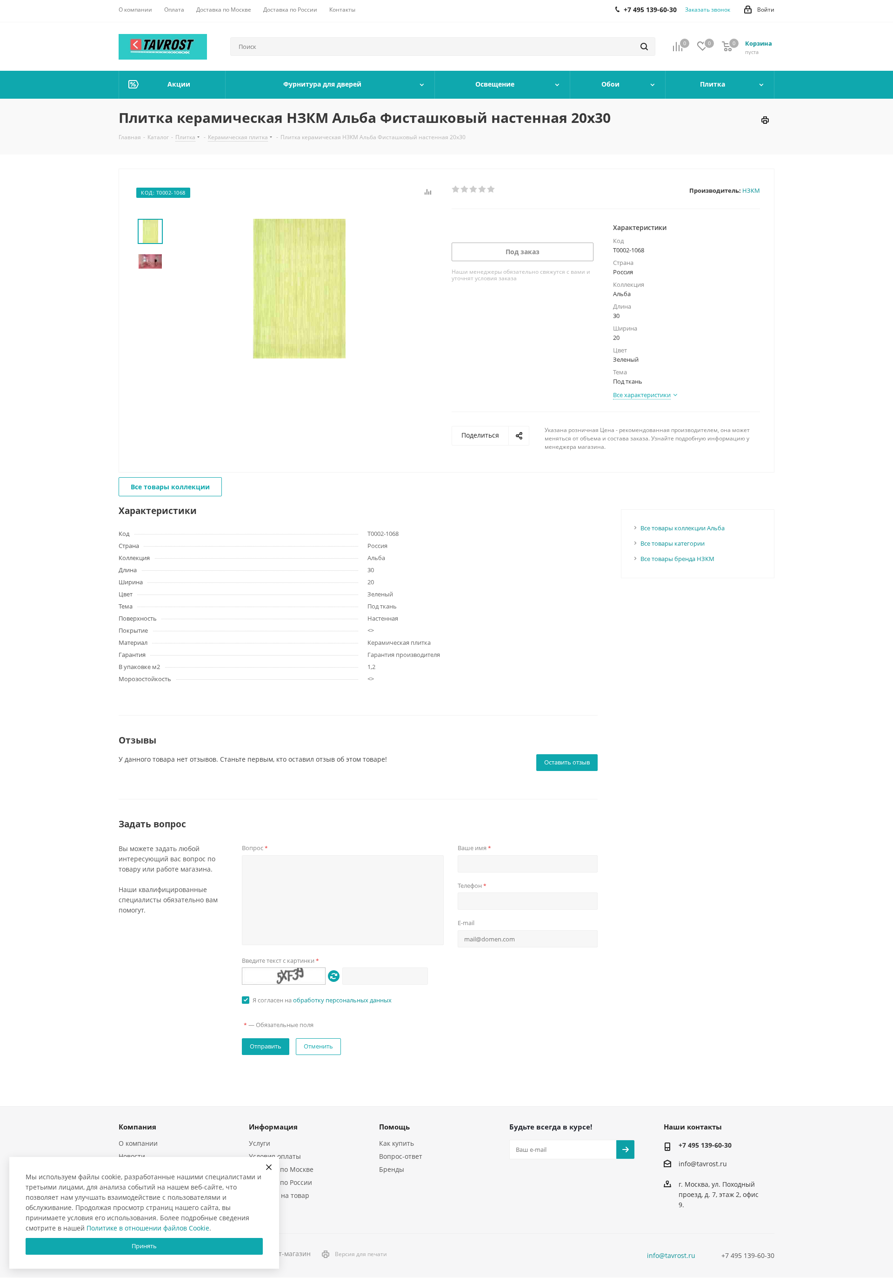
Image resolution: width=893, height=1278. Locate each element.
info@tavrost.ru (703, 1163)
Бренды (391, 1169)
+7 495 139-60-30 (705, 1145)
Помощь (394, 1126)
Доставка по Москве (281, 1169)
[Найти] (644, 46)
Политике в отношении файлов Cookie (148, 1228)
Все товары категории (672, 543)
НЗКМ (751, 190)
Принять (144, 1246)
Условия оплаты (275, 1156)
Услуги (259, 1143)
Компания (137, 1126)
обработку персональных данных (342, 1000)
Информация (273, 1126)
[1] (456, 189)
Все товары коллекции (170, 486)
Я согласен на (322, 1000)
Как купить (396, 1143)
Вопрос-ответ (400, 1156)
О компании (138, 1143)
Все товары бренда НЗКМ (677, 558)
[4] (482, 189)
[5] (491, 189)
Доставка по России (280, 1182)
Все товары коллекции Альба (682, 528)
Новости (132, 1156)
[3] (473, 189)
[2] (464, 189)
